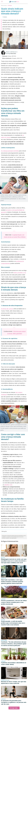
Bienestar (3, 578)
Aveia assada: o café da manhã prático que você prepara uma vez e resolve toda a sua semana (13, 623)
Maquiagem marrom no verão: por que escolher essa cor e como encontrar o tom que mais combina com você (14, 560)
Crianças (10, 5)
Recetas (3, 619)
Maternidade (4, 5)
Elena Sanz (13, 53)
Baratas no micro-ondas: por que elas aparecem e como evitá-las (13, 682)
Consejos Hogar (5, 680)
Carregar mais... (14, 708)
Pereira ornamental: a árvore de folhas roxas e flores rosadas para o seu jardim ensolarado (14, 602)
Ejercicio (3, 699)
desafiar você (8, 484)
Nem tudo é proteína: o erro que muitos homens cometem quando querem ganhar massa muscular (12, 581)
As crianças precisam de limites (10, 151)
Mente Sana (4, 640)
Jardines (3, 599)
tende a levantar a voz (19, 272)
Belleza (3, 557)
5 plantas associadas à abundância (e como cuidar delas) (13, 663)
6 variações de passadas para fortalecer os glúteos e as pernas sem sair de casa (13, 702)
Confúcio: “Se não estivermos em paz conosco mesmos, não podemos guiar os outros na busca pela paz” (13, 643)
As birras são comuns (7, 308)
